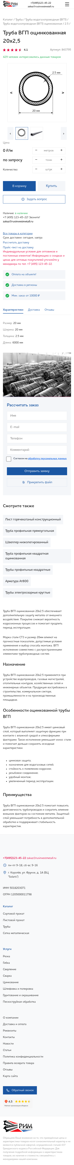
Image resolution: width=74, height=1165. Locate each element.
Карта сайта (10, 1076)
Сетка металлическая (16, 933)
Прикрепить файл (39, 482)
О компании (10, 1017)
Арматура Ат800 (16, 581)
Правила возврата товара (18, 1063)
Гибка (6, 963)
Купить (51, 186)
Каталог (8, 19)
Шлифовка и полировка (18, 988)
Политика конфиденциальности (23, 1056)
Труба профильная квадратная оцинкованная (27, 556)
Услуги (7, 949)
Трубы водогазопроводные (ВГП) (46, 19)
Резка (6, 956)
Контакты (9, 1037)
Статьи (7, 1050)
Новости (8, 1043)
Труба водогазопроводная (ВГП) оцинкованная (32, 23)
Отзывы (7, 1069)
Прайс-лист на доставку (18, 247)
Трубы (19, 19)
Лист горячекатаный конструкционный (33, 519)
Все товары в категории (18, 233)
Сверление (9, 969)
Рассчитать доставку (16, 242)
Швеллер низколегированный (26, 542)
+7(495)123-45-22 (41, 3)
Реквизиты (9, 1030)
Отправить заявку (37, 471)
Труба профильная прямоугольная (29, 531)
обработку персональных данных (47, 458)
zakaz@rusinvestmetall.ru (41, 7)
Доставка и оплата (14, 1024)
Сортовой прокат (13, 913)
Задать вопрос (37, 199)
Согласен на (40, 458)
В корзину (19, 186)
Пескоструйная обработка (19, 1001)
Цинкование (11, 982)
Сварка (7, 976)
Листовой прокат (13, 920)
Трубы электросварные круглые (27, 592)
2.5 (66, 23)
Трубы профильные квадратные (27, 569)
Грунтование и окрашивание (20, 995)
